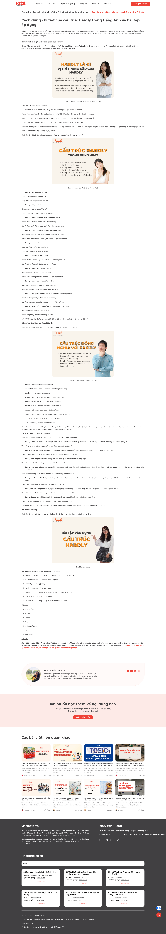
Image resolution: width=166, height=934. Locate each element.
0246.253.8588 (78, 898)
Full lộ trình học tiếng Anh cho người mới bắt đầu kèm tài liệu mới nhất (66, 799)
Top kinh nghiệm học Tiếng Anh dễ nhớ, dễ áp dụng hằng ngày (61, 12)
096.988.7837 (36, 898)
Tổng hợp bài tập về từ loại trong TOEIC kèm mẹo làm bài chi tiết (98, 799)
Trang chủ (26, 12)
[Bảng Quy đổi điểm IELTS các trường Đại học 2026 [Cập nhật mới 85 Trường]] (36, 753)
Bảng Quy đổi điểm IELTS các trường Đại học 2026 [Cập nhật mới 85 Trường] (36, 764)
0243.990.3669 (120, 877)
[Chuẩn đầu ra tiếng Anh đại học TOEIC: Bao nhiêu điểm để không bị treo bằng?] (129, 753)
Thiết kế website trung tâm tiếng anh (36, 927)
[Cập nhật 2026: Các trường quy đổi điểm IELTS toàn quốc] (36, 787)
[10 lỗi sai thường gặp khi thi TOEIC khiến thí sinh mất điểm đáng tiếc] (129, 787)
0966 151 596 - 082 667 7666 (41, 875)
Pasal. (30, 915)
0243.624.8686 (121, 898)
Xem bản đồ (41, 881)
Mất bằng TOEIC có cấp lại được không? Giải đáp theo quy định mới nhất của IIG (98, 764)
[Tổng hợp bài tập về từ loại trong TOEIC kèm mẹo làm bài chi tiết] (98, 787)
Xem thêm (41, 878)
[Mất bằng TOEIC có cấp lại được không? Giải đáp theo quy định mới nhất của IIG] (98, 753)
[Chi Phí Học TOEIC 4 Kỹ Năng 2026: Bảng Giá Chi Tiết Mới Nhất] (67, 753)
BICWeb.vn (58, 927)
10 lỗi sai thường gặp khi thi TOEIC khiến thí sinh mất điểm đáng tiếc (129, 799)
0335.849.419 (78, 877)
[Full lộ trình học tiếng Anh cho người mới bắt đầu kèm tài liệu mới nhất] (67, 787)
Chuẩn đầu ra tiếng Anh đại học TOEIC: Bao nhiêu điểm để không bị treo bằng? (129, 764)
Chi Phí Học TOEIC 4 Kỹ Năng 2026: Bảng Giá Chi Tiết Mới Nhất (67, 764)
